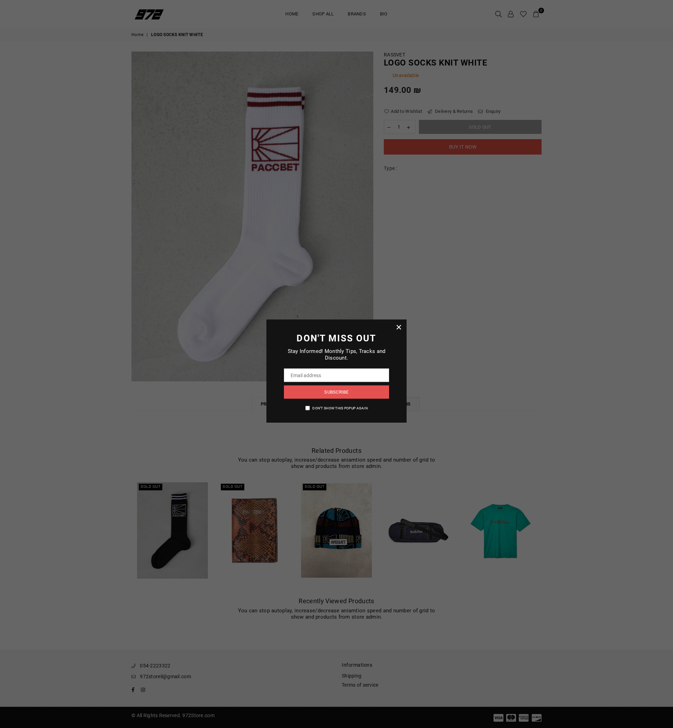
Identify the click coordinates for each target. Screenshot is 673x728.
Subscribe (336, 392)
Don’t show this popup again (340, 408)
